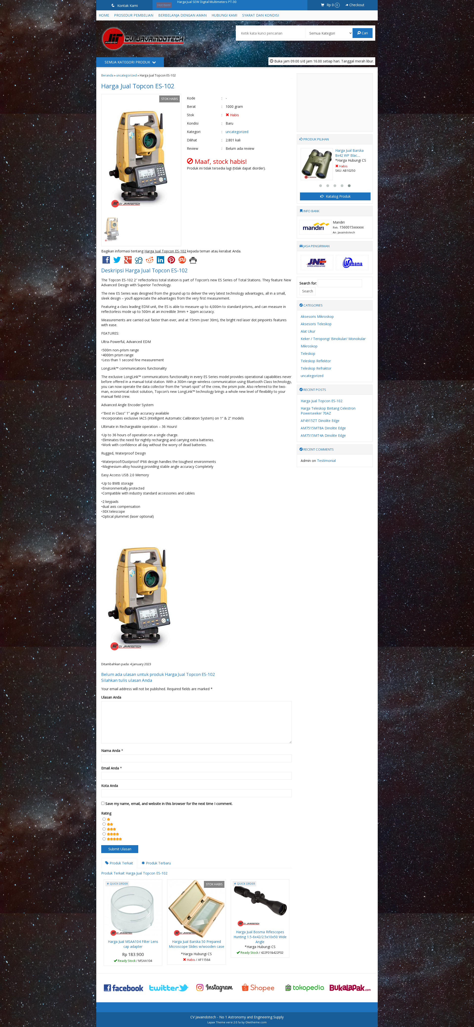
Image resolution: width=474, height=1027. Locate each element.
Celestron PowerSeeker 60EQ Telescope (207, 5)
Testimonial (326, 460)
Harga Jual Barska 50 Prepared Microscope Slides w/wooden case (196, 944)
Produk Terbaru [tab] (158, 863)
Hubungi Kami (224, 15)
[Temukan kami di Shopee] (259, 987)
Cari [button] (364, 33)
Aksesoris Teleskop (316, 324)
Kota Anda (109, 785)
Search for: (308, 283)
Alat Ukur (308, 331)
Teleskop (308, 353)
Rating (106, 813)
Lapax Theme (216, 1022)
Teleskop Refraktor (316, 368)
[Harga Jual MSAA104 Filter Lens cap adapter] (133, 908)
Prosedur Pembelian (133, 15)
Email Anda (110, 768)
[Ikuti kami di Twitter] (169, 987)
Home (104, 15)
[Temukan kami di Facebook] (124, 987)
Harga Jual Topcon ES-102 (137, 86)
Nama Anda (110, 750)
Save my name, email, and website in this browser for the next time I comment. (169, 803)
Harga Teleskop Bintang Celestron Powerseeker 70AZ (328, 411)
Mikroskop (309, 346)
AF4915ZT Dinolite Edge (320, 420)
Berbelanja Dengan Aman (182, 15)
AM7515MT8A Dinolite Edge (323, 428)
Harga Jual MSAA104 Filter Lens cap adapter (133, 944)
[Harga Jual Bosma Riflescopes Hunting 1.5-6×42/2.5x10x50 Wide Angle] (260, 903)
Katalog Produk (338, 196)
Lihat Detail (134, 961)
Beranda (107, 75)
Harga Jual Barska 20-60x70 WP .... (349, 153)
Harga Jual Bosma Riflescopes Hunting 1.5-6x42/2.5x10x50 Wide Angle (260, 937)
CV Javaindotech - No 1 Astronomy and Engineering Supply (237, 1017)
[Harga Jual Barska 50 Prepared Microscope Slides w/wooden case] (196, 908)
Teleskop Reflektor (316, 361)
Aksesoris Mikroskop (317, 316)
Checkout (356, 4)
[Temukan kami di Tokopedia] (305, 987)
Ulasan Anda (111, 697)
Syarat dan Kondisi (260, 15)
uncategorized (126, 75)
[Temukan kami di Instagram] (214, 987)
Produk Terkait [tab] (121, 863)
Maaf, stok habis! (198, 960)
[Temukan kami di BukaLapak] (350, 987)
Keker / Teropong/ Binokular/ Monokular (333, 338)
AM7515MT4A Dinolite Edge (323, 435)
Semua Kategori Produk (128, 62)
